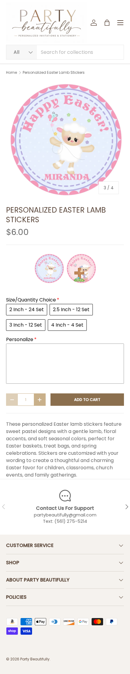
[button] (107, 22)
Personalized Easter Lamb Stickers (54, 72)
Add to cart (87, 399)
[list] (65, 140)
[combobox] (65, 52)
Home (11, 72)
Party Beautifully (35, 659)
